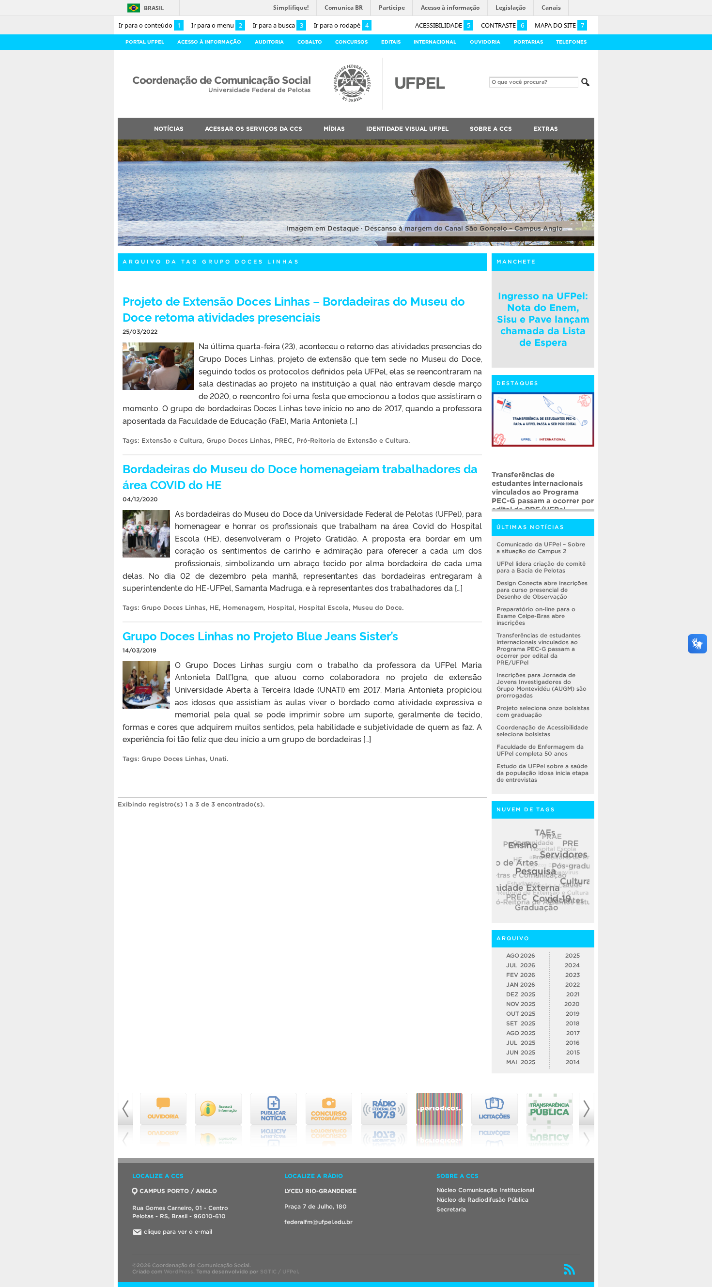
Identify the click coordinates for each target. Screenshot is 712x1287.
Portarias (528, 42)
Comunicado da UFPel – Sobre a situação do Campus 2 (540, 547)
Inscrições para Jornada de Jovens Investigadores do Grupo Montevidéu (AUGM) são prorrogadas (541, 487)
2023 (572, 975)
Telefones (571, 42)
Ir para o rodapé (341, 25)
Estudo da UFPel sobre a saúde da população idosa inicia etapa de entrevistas (542, 773)
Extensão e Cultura (171, 440)
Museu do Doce (377, 607)
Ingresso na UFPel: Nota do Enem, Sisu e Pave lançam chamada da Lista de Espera (543, 319)
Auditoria (269, 42)
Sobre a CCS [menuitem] (491, 128)
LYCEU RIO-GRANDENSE (320, 1191)
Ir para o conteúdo (150, 25)
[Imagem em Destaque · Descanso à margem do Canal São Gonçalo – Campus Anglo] (356, 244)
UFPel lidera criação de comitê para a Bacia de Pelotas (541, 567)
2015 (573, 1052)
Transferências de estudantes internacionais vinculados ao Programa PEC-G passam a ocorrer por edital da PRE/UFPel (538, 649)
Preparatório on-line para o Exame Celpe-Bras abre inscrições (535, 616)
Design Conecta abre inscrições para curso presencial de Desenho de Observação (542, 590)
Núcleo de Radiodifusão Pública (482, 1199)
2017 (573, 1033)
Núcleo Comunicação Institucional (485, 1190)
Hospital (280, 607)
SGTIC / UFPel (279, 1271)
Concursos (351, 42)
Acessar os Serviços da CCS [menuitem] (253, 128)
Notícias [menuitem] (169, 128)
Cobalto (309, 42)
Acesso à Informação (209, 42)
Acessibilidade (442, 25)
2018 (573, 1023)
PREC (284, 440)
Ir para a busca (278, 25)
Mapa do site (559, 25)
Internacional (435, 42)
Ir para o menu (216, 25)
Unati (218, 758)
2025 (572, 955)
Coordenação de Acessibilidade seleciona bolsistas (542, 730)
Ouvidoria (485, 42)
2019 (573, 1013)
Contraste (502, 25)
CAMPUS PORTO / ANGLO (178, 1191)
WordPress (178, 1271)
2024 (572, 965)
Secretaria (451, 1209)
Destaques (517, 383)
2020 (572, 1004)
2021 (573, 994)
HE (214, 607)
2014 (573, 1062)
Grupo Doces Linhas (238, 440)
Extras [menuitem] (545, 128)
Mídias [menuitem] (334, 128)
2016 (573, 1042)
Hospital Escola (323, 607)
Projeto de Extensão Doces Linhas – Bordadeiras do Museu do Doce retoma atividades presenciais (294, 309)
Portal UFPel (144, 42)
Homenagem (243, 607)
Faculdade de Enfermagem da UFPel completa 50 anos (540, 750)
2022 (572, 984)
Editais (391, 42)
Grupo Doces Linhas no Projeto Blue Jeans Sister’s (260, 635)
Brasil (154, 8)
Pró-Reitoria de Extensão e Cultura (352, 440)
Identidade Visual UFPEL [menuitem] (407, 128)
